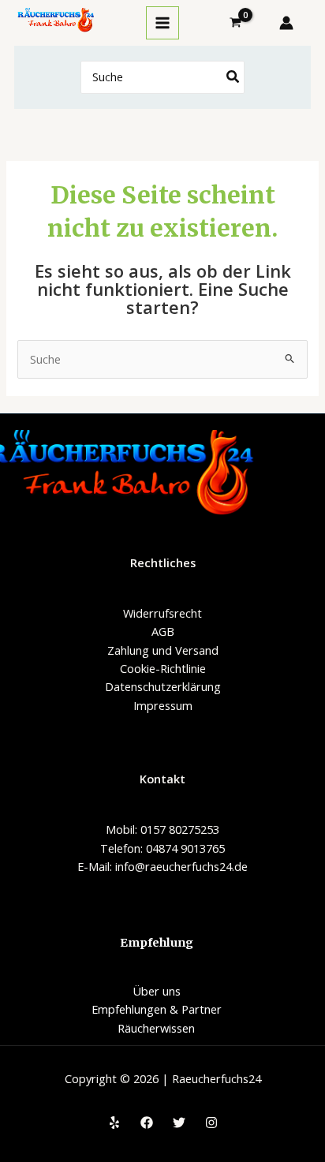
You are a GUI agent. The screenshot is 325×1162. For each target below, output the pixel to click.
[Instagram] (211, 1122)
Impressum (162, 705)
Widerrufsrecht (162, 613)
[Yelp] (114, 1122)
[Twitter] (179, 1122)
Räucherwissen (156, 1028)
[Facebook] (146, 1122)
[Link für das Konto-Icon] (286, 23)
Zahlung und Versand (163, 650)
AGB (162, 631)
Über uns (157, 991)
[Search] (233, 78)
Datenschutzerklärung (163, 686)
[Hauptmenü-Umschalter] (162, 22)
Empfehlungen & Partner (157, 1009)
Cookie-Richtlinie (163, 668)
